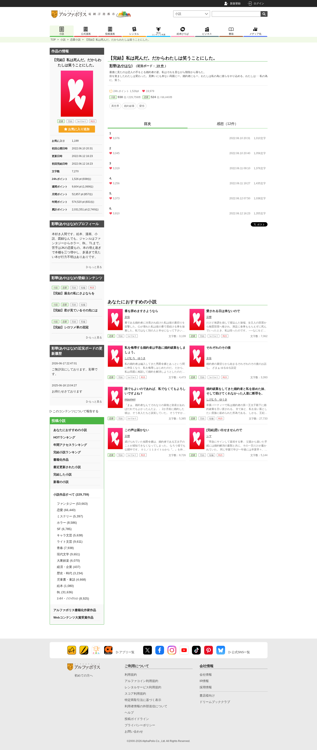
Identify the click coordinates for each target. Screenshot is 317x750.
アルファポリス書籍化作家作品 (74, 610)
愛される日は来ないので (223, 311)
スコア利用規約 (135, 693)
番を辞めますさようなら (141, 311)
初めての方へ (84, 675)
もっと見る (95, 267)
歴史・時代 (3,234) (70, 573)
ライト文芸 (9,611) (70, 541)
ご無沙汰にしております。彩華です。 (75, 372)
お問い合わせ (134, 731)
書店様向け (207, 695)
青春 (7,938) (65, 548)
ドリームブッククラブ (215, 702)
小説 (63, 39)
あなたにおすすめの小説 (70, 430)
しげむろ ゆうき (135, 358)
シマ (209, 436)
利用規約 (131, 674)
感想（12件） (227, 124)
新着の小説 (61, 482)
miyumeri (130, 399)
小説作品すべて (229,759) (71, 494)
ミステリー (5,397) (70, 516)
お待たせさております (67, 391)
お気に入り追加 (79, 129)
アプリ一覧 (126, 652)
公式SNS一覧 (241, 652)
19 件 (160, 66)
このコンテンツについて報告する (75, 411)
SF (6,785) (64, 529)
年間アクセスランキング (70, 445)
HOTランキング (64, 437)
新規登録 (235, 3)
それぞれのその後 (218, 347)
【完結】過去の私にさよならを (73, 293)
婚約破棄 (129, 105)
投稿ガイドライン (137, 719)
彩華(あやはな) (120, 66)
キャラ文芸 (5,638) (70, 535)
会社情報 (206, 674)
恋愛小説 (75, 39)
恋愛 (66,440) (66, 510)
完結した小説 (62, 474)
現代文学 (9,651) (68, 554)
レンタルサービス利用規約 (143, 687)
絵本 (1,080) (65, 586)
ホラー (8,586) (67, 522)
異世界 (115, 105)
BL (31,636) (65, 592)
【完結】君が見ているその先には (75, 310)
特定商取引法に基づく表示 (143, 700)
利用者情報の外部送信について (146, 706)
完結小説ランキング (67, 452)
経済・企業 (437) (68, 567)
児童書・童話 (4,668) (71, 579)
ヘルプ (129, 712)
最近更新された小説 (67, 467)
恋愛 (146, 97)
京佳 (127, 317)
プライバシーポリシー (140, 725)
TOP (53, 39)
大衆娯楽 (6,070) (68, 560)
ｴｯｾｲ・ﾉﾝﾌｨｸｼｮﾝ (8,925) (73, 598)
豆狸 (209, 317)
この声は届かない (137, 430)
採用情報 (206, 687)
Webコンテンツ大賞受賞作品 (73, 617)
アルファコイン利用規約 (141, 681)
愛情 (141, 105)
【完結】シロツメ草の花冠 (70, 327)
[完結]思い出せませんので (224, 430)
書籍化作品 (61, 459)
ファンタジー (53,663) (72, 503)
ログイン (259, 3)
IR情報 (204, 681)
